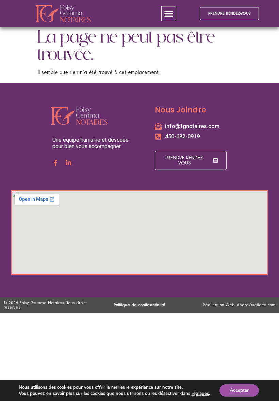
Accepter (239, 390)
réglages (200, 393)
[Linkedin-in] (68, 163)
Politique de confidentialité (139, 305)
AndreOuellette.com (256, 305)
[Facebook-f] (55, 163)
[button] (168, 13)
